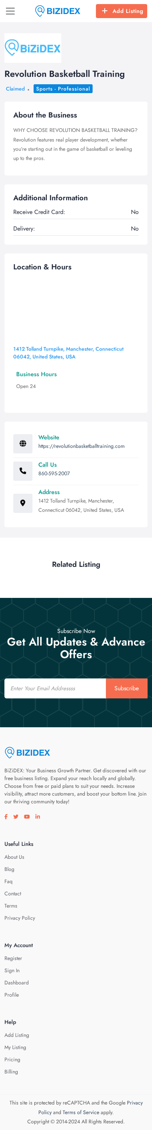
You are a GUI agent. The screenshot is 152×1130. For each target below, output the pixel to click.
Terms (10, 905)
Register (13, 958)
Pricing (12, 1059)
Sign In (12, 970)
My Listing (15, 1047)
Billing (11, 1071)
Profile (11, 994)
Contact (12, 893)
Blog (9, 869)
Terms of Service (81, 1112)
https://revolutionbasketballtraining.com (81, 446)
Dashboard (16, 982)
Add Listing (128, 11)
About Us (14, 857)
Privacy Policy (19, 918)
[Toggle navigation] (10, 11)
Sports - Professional (63, 88)
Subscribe (126, 688)
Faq (8, 881)
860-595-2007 (54, 473)
